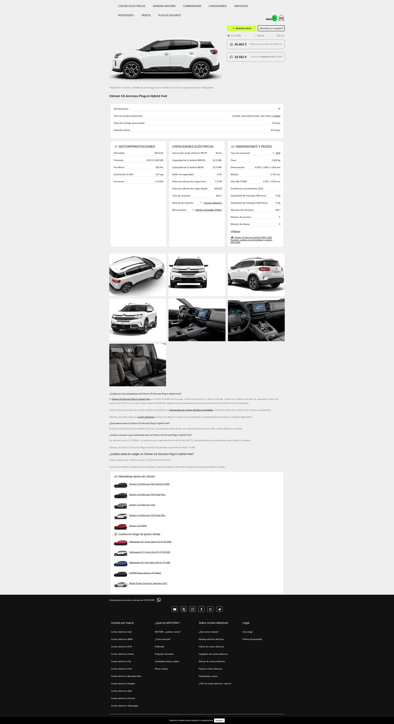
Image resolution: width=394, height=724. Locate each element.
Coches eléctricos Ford (121, 669)
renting (276, 116)
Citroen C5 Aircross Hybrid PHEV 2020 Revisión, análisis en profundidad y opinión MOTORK (251, 240)
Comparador (192, 6)
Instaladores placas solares (167, 661)
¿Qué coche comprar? (209, 632)
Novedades (126, 15)
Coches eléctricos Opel (121, 691)
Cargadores (218, 6)
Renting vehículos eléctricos (211, 639)
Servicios (241, 6)
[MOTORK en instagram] (192, 609)
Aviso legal (247, 632)
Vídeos (146, 15)
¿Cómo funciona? (163, 639)
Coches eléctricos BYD (121, 647)
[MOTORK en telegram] (219, 609)
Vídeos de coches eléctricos (211, 647)
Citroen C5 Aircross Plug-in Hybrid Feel (131, 399)
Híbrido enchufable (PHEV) (208, 210)
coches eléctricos (146, 417)
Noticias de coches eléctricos (212, 661)
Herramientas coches (208, 676)
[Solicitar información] (159, 599)
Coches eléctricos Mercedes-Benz (126, 676)
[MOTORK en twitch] (210, 609)
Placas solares (169, 15)
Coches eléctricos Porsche (123, 698)
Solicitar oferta (243, 28)
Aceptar (219, 720)
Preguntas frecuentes (164, 654)
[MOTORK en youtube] (175, 609)
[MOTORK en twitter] (184, 609)
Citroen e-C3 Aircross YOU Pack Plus (147, 494)
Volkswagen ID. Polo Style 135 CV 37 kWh (149, 562)
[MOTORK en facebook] (201, 609)
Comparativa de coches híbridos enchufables (191, 410)
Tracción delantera (212, 203)
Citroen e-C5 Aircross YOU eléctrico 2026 (149, 484)
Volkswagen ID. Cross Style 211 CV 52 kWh (150, 541)
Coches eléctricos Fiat (121, 661)
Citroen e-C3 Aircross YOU (142, 505)
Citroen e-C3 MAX (138, 525)
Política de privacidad (252, 639)
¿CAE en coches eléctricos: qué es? (215, 683)
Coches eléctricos (131, 6)
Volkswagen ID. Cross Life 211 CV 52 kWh (149, 552)
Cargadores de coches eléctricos (213, 654)
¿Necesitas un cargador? (271, 28)
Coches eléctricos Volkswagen (124, 706)
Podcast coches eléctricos (210, 669)
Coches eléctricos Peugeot (123, 683)
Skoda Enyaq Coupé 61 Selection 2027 (148, 583)
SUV (277, 153)
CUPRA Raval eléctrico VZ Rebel (145, 573)
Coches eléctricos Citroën (122, 654)
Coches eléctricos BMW (122, 639)
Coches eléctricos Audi (121, 632)
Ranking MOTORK (164, 6)
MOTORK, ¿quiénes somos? (168, 632)
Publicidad (159, 647)
